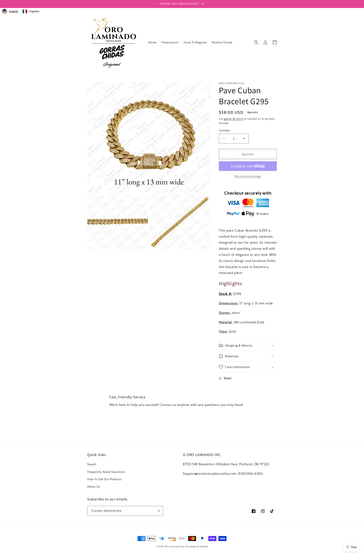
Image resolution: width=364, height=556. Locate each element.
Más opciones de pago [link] (248, 176)
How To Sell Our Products (104, 479)
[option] (30, 11)
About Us (93, 486)
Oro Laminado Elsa (175, 546)
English (13, 11)
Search (91, 464)
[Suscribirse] (158, 511)
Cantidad (224, 130)
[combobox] (10, 11)
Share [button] (228, 378)
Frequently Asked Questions (106, 472)
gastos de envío (233, 118)
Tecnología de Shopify (196, 546)
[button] (256, 42)
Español (34, 11)
